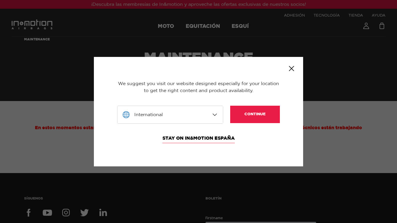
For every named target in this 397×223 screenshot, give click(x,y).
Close (291, 68)
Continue (255, 114)
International (148, 114)
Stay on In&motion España (198, 138)
